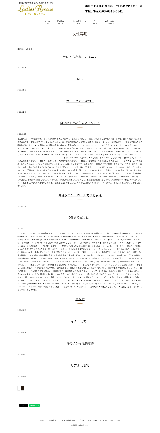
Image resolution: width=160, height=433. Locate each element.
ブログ (95, 22)
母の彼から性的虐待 (80, 343)
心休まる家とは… (80, 217)
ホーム (47, 22)
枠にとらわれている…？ (80, 56)
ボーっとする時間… (80, 101)
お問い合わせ (110, 22)
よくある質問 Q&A (78, 22)
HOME (20, 49)
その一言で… (80, 321)
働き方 (80, 299)
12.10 (80, 78)
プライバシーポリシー (111, 420)
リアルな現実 (80, 365)
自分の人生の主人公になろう (80, 123)
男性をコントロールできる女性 (80, 195)
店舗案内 (60, 22)
